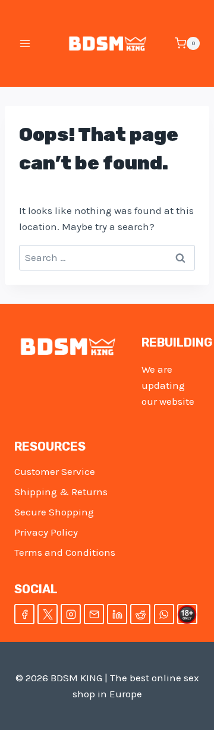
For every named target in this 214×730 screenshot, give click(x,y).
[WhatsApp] (164, 614)
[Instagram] (71, 614)
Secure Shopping (54, 512)
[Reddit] (140, 614)
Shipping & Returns (61, 492)
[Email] (94, 614)
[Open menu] (25, 43)
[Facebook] (24, 614)
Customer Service (54, 471)
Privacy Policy (46, 532)
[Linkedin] (117, 614)
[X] (47, 614)
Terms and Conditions (64, 552)
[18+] (187, 614)
